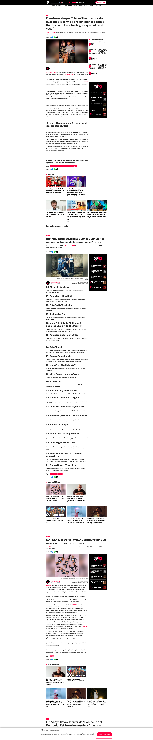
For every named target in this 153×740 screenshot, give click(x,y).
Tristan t (51, 166)
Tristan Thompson (51, 72)
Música (48, 235)
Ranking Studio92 (53, 473)
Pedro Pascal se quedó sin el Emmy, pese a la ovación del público (55, 214)
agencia (75, 166)
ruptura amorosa (69, 166)
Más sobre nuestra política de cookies (104, 738)
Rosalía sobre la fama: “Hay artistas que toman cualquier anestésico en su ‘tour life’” (96, 702)
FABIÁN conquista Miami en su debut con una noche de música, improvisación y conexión (96, 521)
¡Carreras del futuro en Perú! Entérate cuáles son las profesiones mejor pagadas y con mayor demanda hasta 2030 (76, 216)
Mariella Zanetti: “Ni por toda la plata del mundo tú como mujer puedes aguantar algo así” (97, 215)
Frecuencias (98, 5)
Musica (65, 5)
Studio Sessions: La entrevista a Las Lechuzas (54, 519)
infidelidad (63, 166)
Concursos (86, 5)
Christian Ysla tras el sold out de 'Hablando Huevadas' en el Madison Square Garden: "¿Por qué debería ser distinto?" (102, 44)
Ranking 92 (60, 473)
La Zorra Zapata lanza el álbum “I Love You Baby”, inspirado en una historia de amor (76, 521)
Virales (75, 5)
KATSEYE (52, 656)
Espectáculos (55, 5)
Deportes (70, 5)
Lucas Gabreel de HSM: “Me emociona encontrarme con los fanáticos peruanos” (55, 190)
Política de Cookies (72, 735)
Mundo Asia (80, 5)
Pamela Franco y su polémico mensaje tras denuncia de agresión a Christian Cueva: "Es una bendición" (102, 74)
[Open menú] (48, 2)
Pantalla (61, 5)
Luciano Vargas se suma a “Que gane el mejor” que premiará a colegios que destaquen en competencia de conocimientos (76, 192)
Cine (47, 718)
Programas (92, 5)
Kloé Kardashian (69, 74)
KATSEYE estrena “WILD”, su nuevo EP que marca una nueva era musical (55, 498)
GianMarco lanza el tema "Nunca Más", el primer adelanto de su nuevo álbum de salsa (76, 499)
